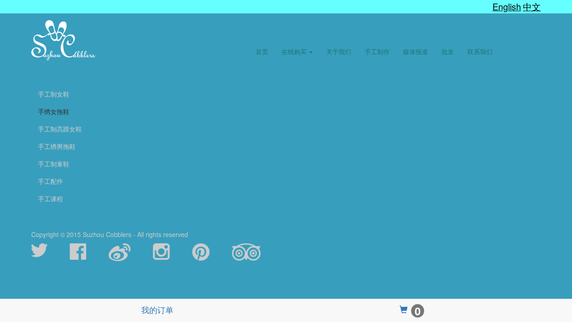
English (506, 6)
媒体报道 (415, 51)
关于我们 (338, 51)
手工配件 (50, 181)
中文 (532, 6)
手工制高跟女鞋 (60, 128)
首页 (262, 51)
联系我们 (479, 51)
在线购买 (295, 51)
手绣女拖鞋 (53, 111)
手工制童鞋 (53, 163)
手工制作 (377, 51)
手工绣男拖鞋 (57, 146)
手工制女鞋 (53, 93)
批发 (448, 51)
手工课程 (50, 198)
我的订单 (157, 309)
